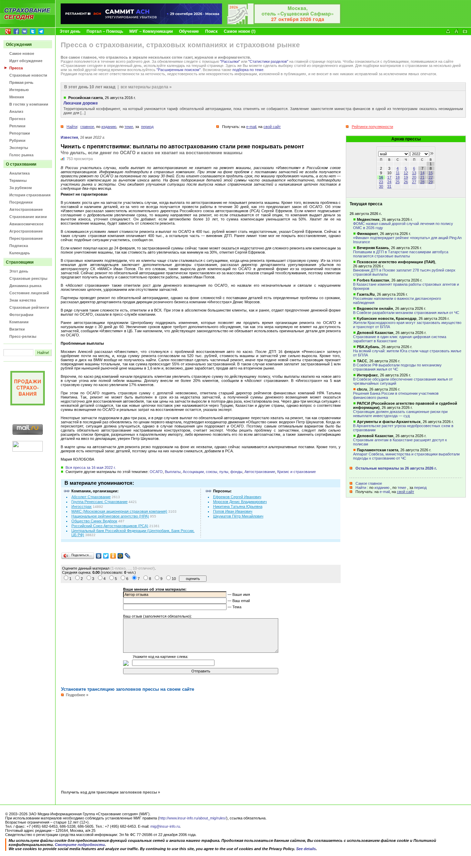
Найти (360, 487)
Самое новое (21, 53)
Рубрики (17, 140)
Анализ (16, 111)
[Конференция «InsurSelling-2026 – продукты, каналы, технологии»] (284, 23)
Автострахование (26, 209)
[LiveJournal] (127, 555)
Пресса (16, 68)
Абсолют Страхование (91, 497)
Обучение (189, 31)
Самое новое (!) (239, 31)
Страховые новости (28, 75)
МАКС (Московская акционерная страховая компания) (119, 511)
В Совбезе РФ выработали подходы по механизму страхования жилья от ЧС (397, 367)
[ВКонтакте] (98, 555)
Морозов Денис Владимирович (240, 502)
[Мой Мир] (120, 555)
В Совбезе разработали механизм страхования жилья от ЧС (406, 313)
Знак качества (22, 300)
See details (306, 849)
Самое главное (368, 483)
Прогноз (17, 119)
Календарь (19, 253)
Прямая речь (21, 82)
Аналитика (19, 173)
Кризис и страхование (296, 472)
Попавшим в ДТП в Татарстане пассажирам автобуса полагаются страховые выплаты (400, 254)
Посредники (21, 202)
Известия (69, 137)
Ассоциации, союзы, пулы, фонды (212, 472)
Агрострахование (26, 231)
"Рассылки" (230, 61)
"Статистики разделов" (268, 61)
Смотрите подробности (80, 845)
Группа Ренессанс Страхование (99, 502)
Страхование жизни (28, 217)
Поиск (211, 31)
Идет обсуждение (25, 61)
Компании (19, 322)
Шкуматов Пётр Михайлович (238, 516)
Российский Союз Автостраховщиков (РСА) (109, 526)
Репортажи (19, 133)
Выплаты (173, 472)
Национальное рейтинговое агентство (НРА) (110, 516)
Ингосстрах (81, 506)
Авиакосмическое (26, 224)
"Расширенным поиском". (179, 70)
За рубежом (20, 188)
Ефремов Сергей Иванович (237, 497)
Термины (18, 180)
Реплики (17, 126)
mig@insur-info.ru (165, 826)
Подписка (18, 246)
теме (402, 487)
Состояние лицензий (29, 293)
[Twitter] (106, 555)
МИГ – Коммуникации (151, 31)
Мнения (16, 97)
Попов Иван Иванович (232, 511)
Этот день (70, 31)
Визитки (17, 329)
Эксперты (18, 148)
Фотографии (21, 315)
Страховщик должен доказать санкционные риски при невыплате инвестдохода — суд (400, 414)
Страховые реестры (28, 278)
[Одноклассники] (113, 555)
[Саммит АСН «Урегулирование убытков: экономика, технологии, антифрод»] (141, 23)
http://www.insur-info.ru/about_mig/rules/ (192, 818)
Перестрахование (26, 238)
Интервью (19, 90)
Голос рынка (21, 155)
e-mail (385, 492)
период (420, 487)
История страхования (29, 195)
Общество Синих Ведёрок (94, 521)
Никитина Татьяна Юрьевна (237, 506)
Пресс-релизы (22, 336)
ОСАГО (156, 472)
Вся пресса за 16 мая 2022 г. (91, 467)
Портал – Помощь (105, 31)
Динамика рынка (25, 286)
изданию (381, 487)
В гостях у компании (28, 104)
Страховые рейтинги (29, 307)
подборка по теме (247, 70)
